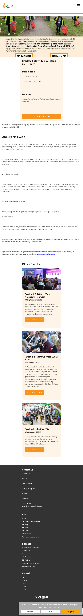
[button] (36, 597)
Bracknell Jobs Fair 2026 (37, 429)
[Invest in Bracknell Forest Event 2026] (41, 341)
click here (19, 149)
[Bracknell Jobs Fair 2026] (41, 414)
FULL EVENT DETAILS (34, 320)
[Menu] (78, 5)
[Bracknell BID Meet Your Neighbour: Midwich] (41, 279)
